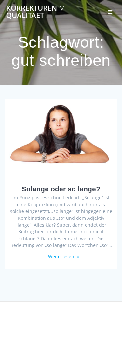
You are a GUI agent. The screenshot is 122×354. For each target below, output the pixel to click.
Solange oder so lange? (61, 189)
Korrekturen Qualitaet (38, 12)
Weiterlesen (61, 257)
